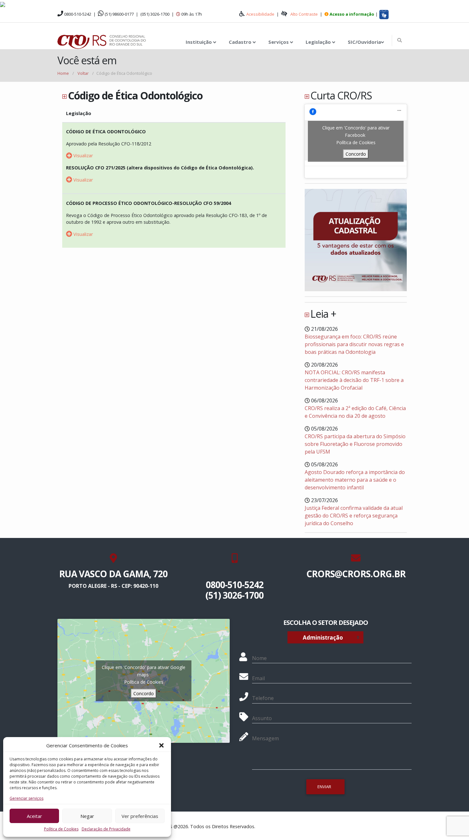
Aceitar (34, 816)
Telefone (263, 698)
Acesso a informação (352, 14)
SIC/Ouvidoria (364, 42)
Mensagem (265, 738)
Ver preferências (140, 816)
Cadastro (241, 42)
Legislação (319, 42)
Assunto (262, 718)
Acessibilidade (260, 14)
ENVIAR (324, 786)
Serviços (279, 42)
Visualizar (82, 155)
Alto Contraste (304, 14)
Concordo (356, 154)
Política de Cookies (61, 829)
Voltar (83, 73)
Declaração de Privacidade (106, 829)
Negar (87, 816)
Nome (259, 658)
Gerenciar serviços (26, 798)
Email (258, 678)
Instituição (199, 42)
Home (63, 73)
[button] (161, 745)
